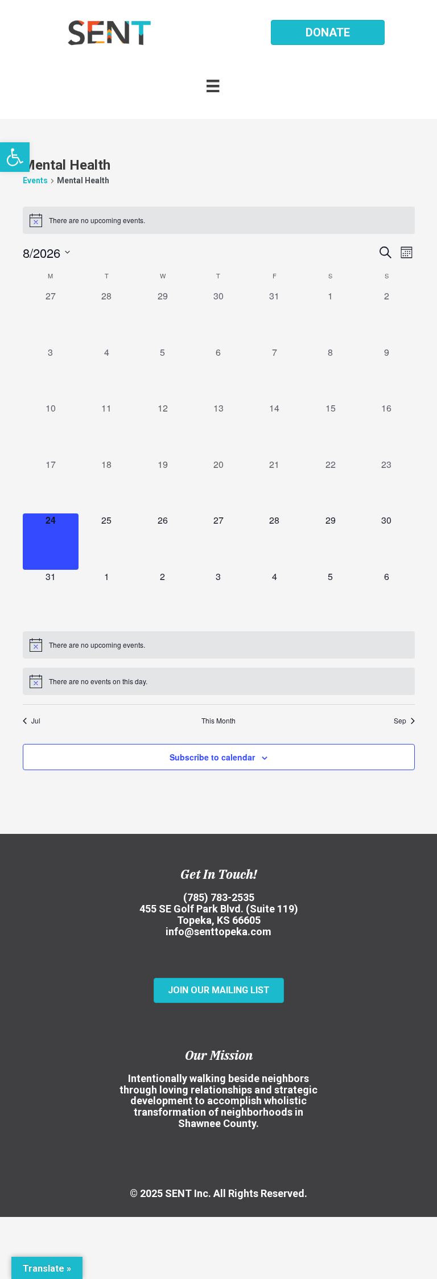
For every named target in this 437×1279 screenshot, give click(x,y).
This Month (218, 720)
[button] (15, 157)
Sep (400, 720)
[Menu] (218, 85)
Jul (35, 720)
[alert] (219, 220)
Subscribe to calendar (212, 757)
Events (35, 180)
